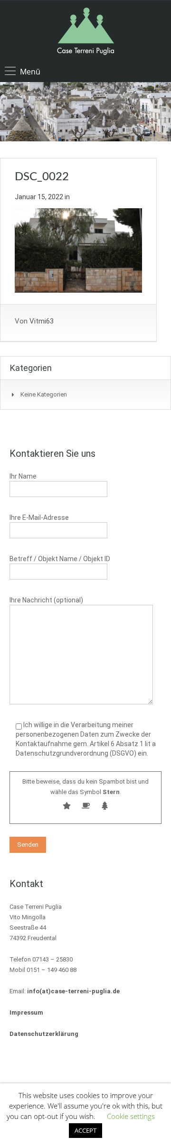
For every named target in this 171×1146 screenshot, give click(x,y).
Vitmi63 (41, 321)
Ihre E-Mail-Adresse (39, 517)
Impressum (26, 1012)
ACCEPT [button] (85, 1130)
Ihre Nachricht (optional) (46, 600)
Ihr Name (23, 476)
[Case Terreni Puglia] (85, 32)
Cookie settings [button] (131, 1116)
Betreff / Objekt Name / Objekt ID (60, 559)
